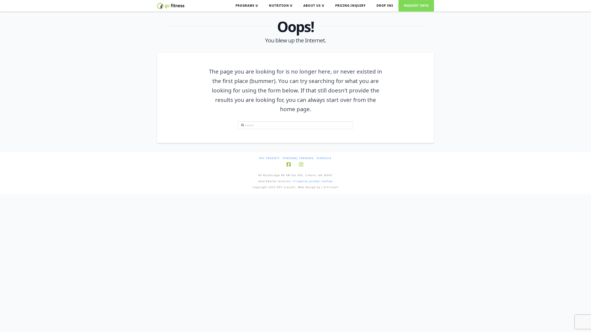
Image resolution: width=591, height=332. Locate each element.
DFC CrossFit (269, 158)
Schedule (324, 158)
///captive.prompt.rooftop (313, 181)
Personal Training (298, 158)
